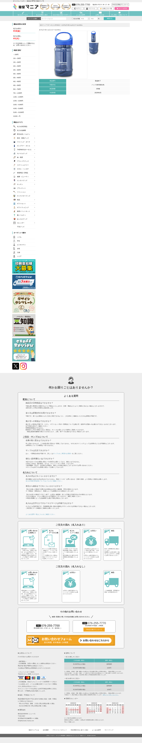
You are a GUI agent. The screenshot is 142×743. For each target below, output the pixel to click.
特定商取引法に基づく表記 (79, 730)
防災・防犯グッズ (23, 138)
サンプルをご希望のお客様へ (62, 453)
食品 (18, 200)
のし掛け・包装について (119, 15)
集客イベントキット (23, 211)
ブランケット (21, 188)
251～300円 (17, 70)
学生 (18, 241)
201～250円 (17, 66)
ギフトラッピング (23, 207)
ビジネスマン (21, 245)
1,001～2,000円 (18, 97)
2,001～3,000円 (18, 101)
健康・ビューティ (23, 176)
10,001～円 (16, 116)
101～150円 (17, 58)
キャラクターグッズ (23, 196)
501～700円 (17, 89)
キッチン (20, 184)
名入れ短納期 (21, 130)
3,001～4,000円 (18, 104)
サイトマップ (109, 730)
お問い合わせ (100, 15)
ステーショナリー (23, 165)
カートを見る (123, 8)
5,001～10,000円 (18, 112)
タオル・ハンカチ (23, 169)
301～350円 (17, 74)
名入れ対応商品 (22, 126)
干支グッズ (20, 226)
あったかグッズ (22, 219)
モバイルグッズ (22, 153)
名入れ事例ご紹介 (42, 15)
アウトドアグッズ (23, 161)
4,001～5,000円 (18, 108)
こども (19, 237)
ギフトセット (21, 203)
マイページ (91, 8)
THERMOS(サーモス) (24, 149)
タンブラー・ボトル (23, 146)
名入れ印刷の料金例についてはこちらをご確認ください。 (44, 481)
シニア (19, 256)
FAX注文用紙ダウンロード (120, 4)
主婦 (18, 252)
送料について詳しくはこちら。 (111, 694)
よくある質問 (80, 15)
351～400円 (17, 77)
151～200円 (17, 62)
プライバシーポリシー (59, 730)
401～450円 (17, 81)
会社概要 (46, 730)
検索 (109, 18)
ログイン (79, 8)
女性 (18, 248)
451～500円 (17, 85)
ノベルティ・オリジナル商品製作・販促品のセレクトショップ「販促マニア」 (68, 735)
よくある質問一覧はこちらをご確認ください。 (41, 514)
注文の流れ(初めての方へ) (61, 15)
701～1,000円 (17, 93)
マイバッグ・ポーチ (23, 142)
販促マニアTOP (44, 25)
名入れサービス (23, 15)
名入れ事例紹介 (56, 25)
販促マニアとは (34, 730)
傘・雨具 (20, 157)
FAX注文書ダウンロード (94, 629)
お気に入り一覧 (107, 8)
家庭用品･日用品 (22, 173)
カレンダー (20, 223)
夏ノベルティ (21, 215)
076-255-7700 (48, 625)
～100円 (15, 54)
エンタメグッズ (22, 180)
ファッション (21, 192)
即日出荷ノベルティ (23, 134)
